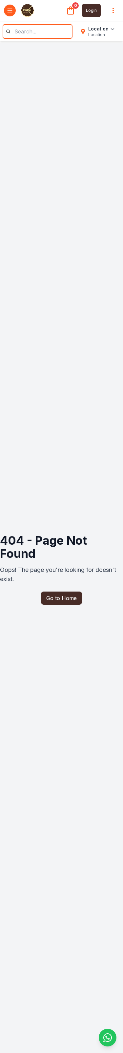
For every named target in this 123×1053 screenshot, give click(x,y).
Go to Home (61, 598)
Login (91, 10)
